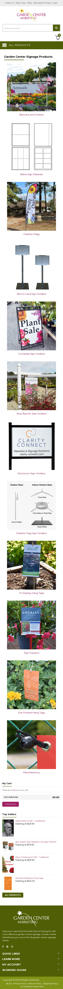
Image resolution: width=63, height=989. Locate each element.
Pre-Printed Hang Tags (31, 712)
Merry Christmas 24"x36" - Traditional (32, 857)
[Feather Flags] (31, 206)
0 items (14, 790)
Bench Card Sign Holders (31, 293)
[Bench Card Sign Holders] (31, 266)
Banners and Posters (31, 114)
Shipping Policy (50, 983)
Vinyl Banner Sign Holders (31, 413)
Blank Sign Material (31, 174)
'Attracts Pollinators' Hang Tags (29, 878)
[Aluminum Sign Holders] (31, 445)
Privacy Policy (20, 983)
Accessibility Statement (32, 986)
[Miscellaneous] (31, 744)
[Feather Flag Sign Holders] (31, 505)
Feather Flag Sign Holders (31, 533)
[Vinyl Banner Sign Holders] (31, 385)
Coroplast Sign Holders (31, 353)
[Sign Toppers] (31, 625)
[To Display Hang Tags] (31, 565)
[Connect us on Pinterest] (8, 946)
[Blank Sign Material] (31, 146)
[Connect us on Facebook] (3, 946)
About (9, 983)
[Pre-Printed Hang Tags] (31, 684)
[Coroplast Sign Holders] (31, 326)
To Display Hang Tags (31, 593)
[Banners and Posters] (31, 86)
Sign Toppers (31, 652)
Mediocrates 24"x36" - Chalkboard (30, 821)
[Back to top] (59, 983)
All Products (13, 895)
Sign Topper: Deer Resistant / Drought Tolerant (35, 842)
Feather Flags (32, 234)
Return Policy (34, 983)
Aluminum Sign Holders (31, 473)
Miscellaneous (31, 772)
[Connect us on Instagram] (13, 946)
